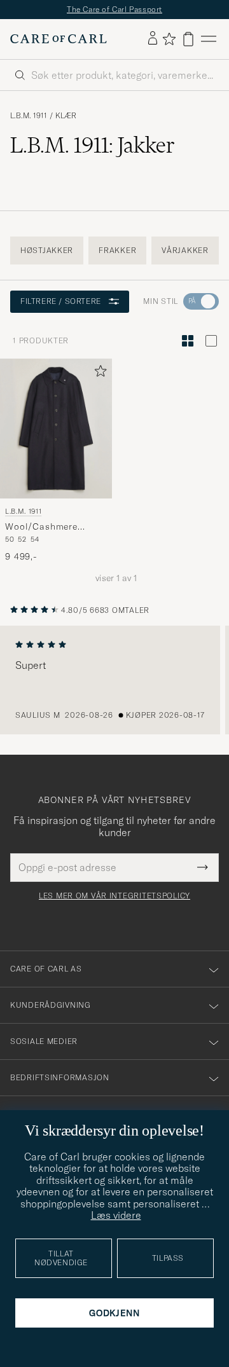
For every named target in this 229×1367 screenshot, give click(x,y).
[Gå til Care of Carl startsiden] (58, 39)
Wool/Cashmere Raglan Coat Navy (45, 527)
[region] (114, 680)
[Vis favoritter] (169, 38)
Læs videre (116, 1215)
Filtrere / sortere (60, 301)
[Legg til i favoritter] (98, 373)
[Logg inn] (152, 38)
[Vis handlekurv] (188, 39)
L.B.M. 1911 (28, 115)
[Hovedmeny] (208, 39)
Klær (65, 115)
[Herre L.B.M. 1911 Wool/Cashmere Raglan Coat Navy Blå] (56, 428)
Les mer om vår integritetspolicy (114, 896)
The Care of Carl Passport (114, 9)
